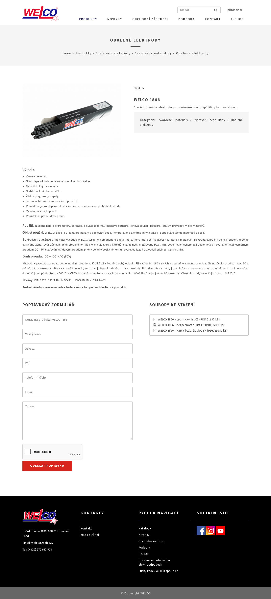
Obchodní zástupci (150, 19)
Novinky (114, 19)
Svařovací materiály (113, 53)
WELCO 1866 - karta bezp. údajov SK (182, 330)
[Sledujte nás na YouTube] (220, 530)
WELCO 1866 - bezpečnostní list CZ (181, 325)
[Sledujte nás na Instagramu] (210, 530)
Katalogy (144, 528)
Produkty (88, 19)
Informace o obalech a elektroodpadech (154, 562)
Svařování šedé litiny (153, 53)
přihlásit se (235, 10)
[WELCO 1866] (71, 120)
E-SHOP (237, 19)
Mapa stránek (90, 535)
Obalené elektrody (135, 40)
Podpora (186, 19)
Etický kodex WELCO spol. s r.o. (158, 571)
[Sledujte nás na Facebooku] (201, 530)
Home (66, 53)
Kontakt (213, 19)
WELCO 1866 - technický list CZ (178, 319)
